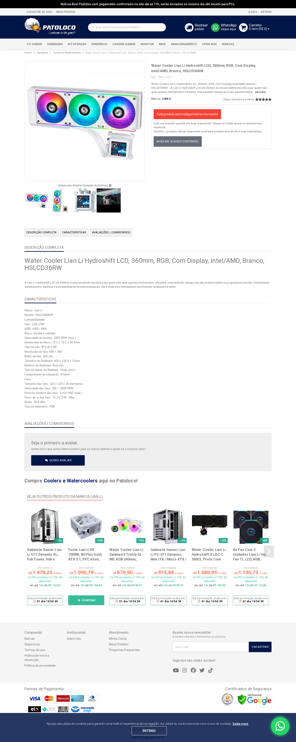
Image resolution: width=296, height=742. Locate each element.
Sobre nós (74, 638)
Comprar (88, 600)
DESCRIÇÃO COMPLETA (41, 232)
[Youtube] (175, 670)
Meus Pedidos (118, 644)
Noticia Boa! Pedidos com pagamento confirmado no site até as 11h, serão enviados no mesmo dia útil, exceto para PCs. (148, 4)
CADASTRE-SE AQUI (39, 11)
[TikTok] (210, 670)
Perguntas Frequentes (124, 650)
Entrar (266, 11)
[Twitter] (201, 670)
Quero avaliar (60, 460)
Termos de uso (34, 650)
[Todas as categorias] (266, 44)
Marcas (29, 638)
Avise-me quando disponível (177, 141)
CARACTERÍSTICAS (74, 232)
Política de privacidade (39, 665)
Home (28, 52)
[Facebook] (193, 670)
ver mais (260, 92)
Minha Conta (118, 638)
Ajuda (252, 11)
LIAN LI (166, 98)
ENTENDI (149, 730)
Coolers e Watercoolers (67, 52)
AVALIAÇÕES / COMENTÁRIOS (111, 232)
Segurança (32, 644)
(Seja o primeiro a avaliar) (238, 99)
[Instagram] (184, 670)
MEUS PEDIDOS (65, 11)
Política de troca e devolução (36, 658)
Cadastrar (260, 646)
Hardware (42, 52)
